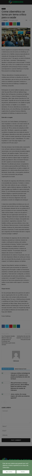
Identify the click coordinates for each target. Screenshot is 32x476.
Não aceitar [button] (9, 471)
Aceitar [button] (23, 471)
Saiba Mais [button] (6, 467)
